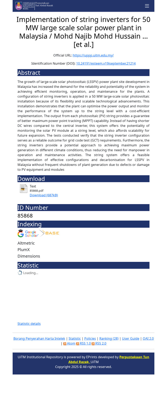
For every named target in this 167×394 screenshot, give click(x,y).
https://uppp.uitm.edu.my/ (93, 55)
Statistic (75, 338)
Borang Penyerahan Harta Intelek (39, 338)
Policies (90, 338)
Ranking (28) (109, 338)
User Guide (130, 338)
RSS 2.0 (100, 343)
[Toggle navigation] (147, 6)
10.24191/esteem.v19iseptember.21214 (106, 63)
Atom (70, 343)
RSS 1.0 (85, 343)
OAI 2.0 (148, 338)
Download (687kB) (44, 195)
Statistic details (29, 323)
